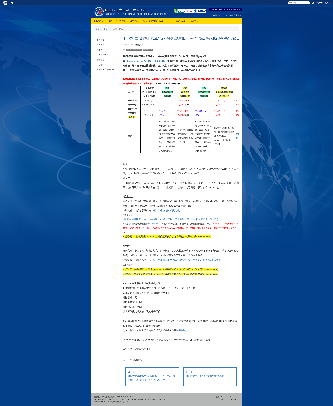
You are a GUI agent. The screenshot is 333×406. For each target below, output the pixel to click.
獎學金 (100, 49)
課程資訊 (121, 20)
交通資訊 (237, 15)
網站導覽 (236, 9)
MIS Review (152, 224)
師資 (110, 20)
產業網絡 (100, 59)
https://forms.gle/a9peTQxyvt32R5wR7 (145, 61)
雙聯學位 (100, 64)
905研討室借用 (226, 15)
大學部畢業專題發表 (105, 69)
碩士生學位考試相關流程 (166, 210)
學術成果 (180, 20)
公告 (169, 20)
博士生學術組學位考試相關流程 (169, 260)
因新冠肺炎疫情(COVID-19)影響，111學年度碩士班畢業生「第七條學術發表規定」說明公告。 (173, 219)
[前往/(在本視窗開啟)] (130, 11)
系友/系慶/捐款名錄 (153, 20)
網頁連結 (182, 330)
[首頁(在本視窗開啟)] (11, 2)
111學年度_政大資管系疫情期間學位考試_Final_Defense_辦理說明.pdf (137, 360)
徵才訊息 (100, 44)
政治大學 (218, 9)
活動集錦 (216, 15)
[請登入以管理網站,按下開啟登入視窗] (5, 2)
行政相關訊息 (102, 54)
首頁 (212, 9)
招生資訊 (134, 20)
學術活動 (100, 39)
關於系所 (99, 20)
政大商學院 (227, 9)
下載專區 (193, 20)
